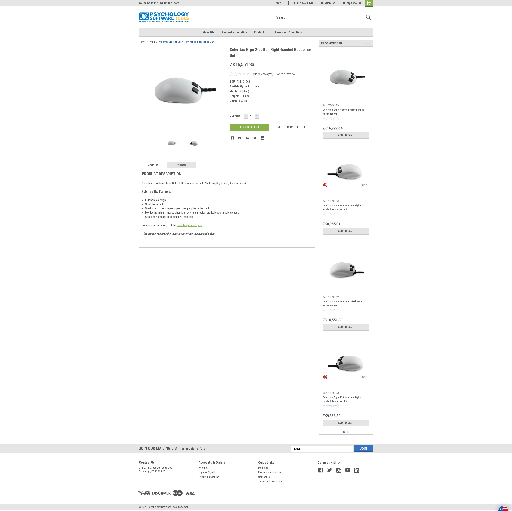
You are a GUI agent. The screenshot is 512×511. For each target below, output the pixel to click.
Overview (153, 164)
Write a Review (286, 74)
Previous (143, 90)
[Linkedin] (262, 138)
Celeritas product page (189, 225)
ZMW (279, 3)
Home (142, 42)
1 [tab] (344, 432)
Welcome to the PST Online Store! (159, 3)
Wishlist (330, 3)
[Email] (239, 138)
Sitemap (183, 507)
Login (202, 472)
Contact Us (261, 32)
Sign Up (212, 472)
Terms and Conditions (289, 32)
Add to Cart (346, 135)
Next (223, 90)
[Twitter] (255, 138)
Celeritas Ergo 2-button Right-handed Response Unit (186, 42)
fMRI (152, 42)
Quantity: (235, 115)
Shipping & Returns (209, 477)
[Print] (247, 138)
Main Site (209, 32)
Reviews (181, 164)
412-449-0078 (305, 3)
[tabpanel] (346, 95)
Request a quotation (234, 32)
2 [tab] (348, 432)
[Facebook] (232, 138)
